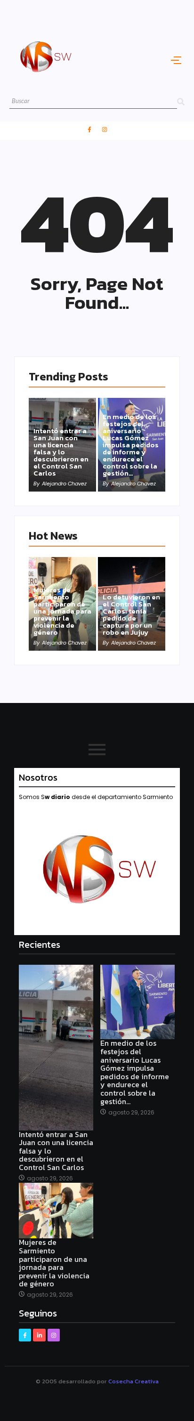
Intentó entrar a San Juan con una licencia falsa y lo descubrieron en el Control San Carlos (61, 451)
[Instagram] (104, 129)
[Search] (181, 101)
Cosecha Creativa (133, 1381)
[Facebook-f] (89, 129)
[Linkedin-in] (39, 1335)
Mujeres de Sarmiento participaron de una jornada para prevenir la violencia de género (62, 611)
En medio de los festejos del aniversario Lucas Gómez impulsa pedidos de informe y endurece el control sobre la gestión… (131, 444)
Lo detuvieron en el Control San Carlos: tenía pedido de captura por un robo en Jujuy (131, 614)
